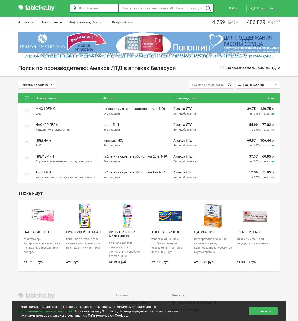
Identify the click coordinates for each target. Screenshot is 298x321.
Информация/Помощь (87, 22)
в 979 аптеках (261, 129)
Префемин (45, 156)
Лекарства (49, 22)
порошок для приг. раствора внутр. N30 (134, 109)
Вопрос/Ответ (123, 22)
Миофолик (45, 109)
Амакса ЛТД (182, 109)
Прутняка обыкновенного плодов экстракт (64, 161)
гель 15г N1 (112, 125)
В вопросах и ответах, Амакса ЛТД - (253, 68)
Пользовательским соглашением (46, 311)
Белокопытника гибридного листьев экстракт (66, 177)
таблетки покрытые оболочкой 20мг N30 (135, 156)
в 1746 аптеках (260, 113)
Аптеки (23, 22)
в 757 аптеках (261, 177)
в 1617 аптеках (260, 145)
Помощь (178, 295)
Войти (233, 8)
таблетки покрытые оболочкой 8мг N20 (134, 172)
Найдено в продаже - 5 (36, 85)
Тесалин (43, 172)
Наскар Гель (47, 125)
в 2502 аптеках (260, 161)
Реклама (122, 295)
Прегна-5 (43, 141)
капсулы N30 (113, 141)
